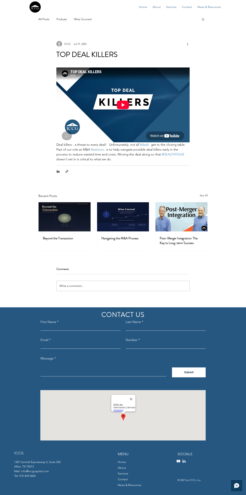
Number (132, 340)
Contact (123, 479)
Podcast (62, 19)
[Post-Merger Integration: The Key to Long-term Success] (181, 216)
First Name (48, 322)
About (122, 467)
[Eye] (35, 7)
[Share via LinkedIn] (58, 171)
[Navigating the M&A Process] (123, 216)
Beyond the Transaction (58, 238)
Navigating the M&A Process (119, 238)
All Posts (43, 19)
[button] (203, 19)
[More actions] (187, 44)
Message (47, 358)
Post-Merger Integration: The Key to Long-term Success (179, 240)
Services (123, 473)
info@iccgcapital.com (35, 471)
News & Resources (129, 485)
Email (44, 340)
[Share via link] (67, 171)
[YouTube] (178, 461)
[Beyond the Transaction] (65, 216)
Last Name (133, 322)
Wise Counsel (83, 19)
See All (204, 195)
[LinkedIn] (184, 461)
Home (122, 462)
